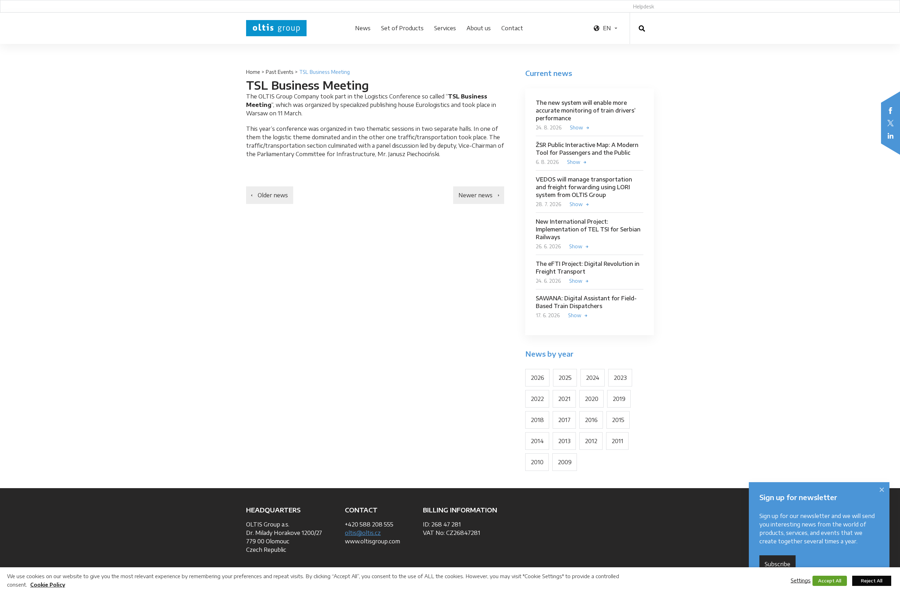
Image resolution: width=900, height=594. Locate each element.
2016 (591, 419)
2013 (564, 441)
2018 (537, 419)
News (363, 28)
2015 (618, 419)
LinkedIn (890, 135)
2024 (592, 377)
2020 (591, 398)
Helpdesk (643, 6)
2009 (565, 462)
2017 (564, 419)
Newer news (475, 195)
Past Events (280, 72)
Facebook (890, 110)
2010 (537, 462)
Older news (273, 195)
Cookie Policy (47, 585)
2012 (591, 441)
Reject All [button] (871, 580)
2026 (537, 377)
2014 (537, 441)
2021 (564, 398)
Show (576, 127)
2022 (537, 398)
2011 (617, 441)
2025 (565, 377)
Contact (512, 28)
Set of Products (402, 28)
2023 (620, 377)
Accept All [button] (829, 580)
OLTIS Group (276, 28)
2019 (619, 398)
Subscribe (777, 564)
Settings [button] (801, 580)
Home (253, 72)
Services (445, 28)
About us (479, 28)
